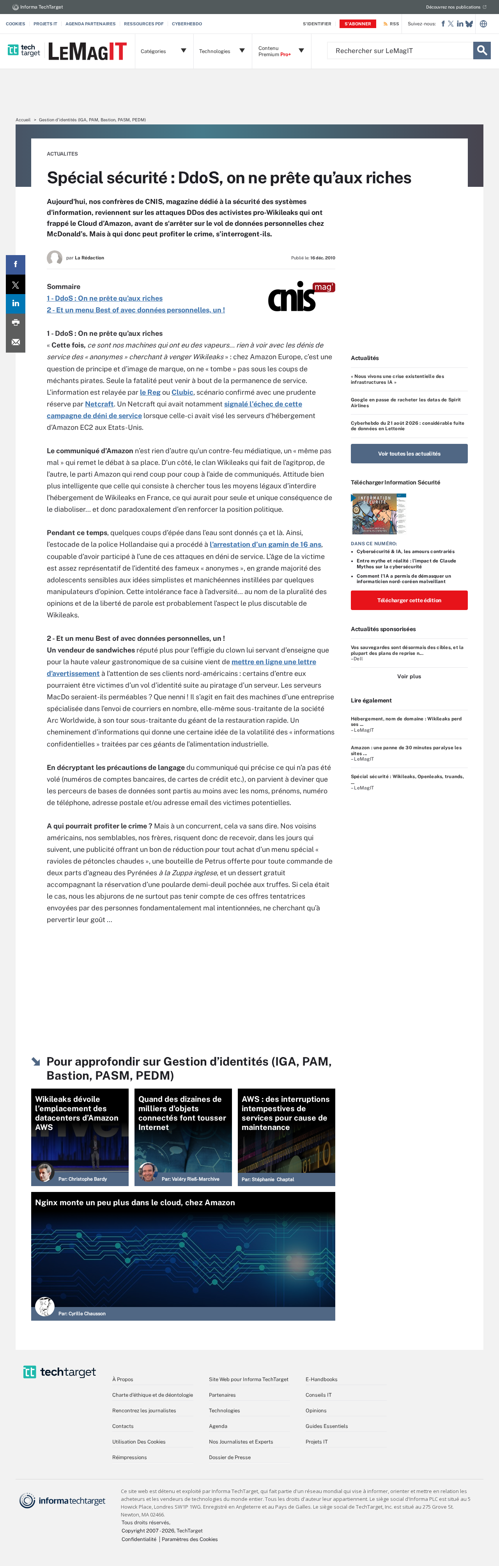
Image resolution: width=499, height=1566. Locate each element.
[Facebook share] (15, 265)
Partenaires (222, 1395)
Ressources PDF (144, 23)
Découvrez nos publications (453, 7)
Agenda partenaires (90, 23)
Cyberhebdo (187, 23)
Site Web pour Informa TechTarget (248, 1379)
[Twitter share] (15, 284)
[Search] (482, 50)
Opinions (316, 1410)
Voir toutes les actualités (409, 453)
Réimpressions (129, 1457)
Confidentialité (139, 1539)
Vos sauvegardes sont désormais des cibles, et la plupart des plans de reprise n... (407, 650)
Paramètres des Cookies (190, 1539)
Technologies (224, 1410)
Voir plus (409, 676)
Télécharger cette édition (409, 600)
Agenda (218, 1426)
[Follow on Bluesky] (469, 24)
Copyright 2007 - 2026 (148, 1531)
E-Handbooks (322, 1379)
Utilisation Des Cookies (139, 1442)
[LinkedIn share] (15, 304)
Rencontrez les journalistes (144, 1410)
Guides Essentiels (327, 1426)
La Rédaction (89, 258)
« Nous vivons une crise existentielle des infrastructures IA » (397, 379)
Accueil (23, 119)
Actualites (62, 154)
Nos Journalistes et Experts (241, 1442)
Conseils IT (319, 1395)
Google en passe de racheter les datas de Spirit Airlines (406, 402)
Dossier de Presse (230, 1457)
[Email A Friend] (15, 343)
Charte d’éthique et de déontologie (152, 1395)
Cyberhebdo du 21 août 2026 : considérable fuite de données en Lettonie (407, 425)
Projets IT (45, 23)
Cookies (15, 23)
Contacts (123, 1426)
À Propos (122, 1379)
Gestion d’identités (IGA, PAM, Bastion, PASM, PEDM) (92, 119)
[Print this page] (15, 323)
